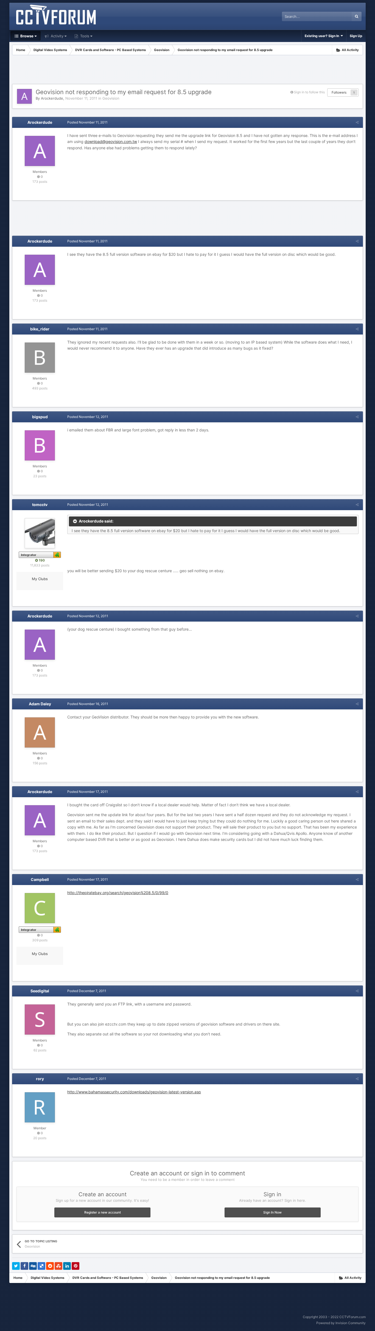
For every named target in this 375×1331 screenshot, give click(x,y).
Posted (87, 122)
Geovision (110, 98)
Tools (84, 36)
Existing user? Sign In (323, 36)
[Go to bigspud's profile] (40, 445)
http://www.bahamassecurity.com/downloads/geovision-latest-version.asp (134, 1091)
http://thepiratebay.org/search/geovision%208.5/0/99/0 (117, 892)
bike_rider (39, 329)
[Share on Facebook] (24, 1266)
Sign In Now (272, 1212)
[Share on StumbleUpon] (58, 1266)
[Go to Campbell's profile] (40, 908)
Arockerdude (52, 98)
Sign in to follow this (309, 92)
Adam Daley (40, 703)
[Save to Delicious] (41, 1266)
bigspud (40, 416)
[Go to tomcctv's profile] (40, 533)
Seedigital (39, 991)
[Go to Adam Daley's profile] (40, 732)
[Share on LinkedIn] (67, 1266)
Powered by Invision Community (341, 1323)
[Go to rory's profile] (40, 1107)
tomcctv (39, 504)
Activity (56, 36)
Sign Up (356, 36)
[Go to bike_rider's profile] (40, 357)
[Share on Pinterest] (75, 1266)
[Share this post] (357, 122)
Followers (339, 92)
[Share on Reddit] (50, 1266)
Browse (26, 36)
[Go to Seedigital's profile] (40, 1019)
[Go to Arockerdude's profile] (24, 96)
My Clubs (40, 579)
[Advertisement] (187, 70)
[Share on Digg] (33, 1266)
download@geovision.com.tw (111, 141)
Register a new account (102, 1212)
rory (40, 1078)
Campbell (40, 879)
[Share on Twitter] (16, 1266)
